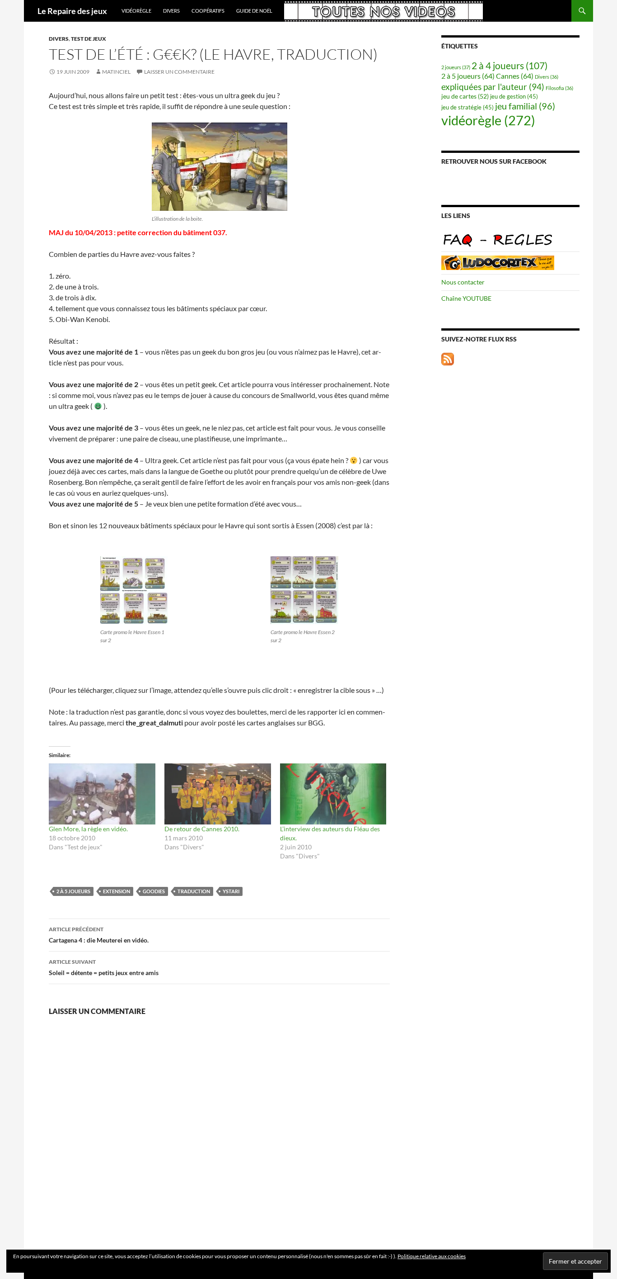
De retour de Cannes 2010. (201, 829)
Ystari (231, 891)
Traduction (194, 891)
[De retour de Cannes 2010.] (217, 793)
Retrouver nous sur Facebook (494, 161)
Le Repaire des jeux (72, 11)
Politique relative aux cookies (431, 1256)
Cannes (514, 75)
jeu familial (525, 106)
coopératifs (208, 11)
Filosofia (559, 88)
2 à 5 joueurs (73, 891)
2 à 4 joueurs (509, 65)
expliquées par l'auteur (492, 86)
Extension (116, 891)
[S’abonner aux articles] (447, 358)
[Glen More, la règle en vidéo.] (102, 793)
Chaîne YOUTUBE (466, 298)
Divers (171, 11)
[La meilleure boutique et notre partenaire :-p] (497, 261)
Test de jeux (88, 38)
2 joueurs (455, 67)
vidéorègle (136, 11)
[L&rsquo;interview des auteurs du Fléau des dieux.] (333, 793)
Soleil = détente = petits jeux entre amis (104, 967)
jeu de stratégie (467, 107)
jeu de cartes (465, 96)
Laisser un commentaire (179, 71)
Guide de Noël (254, 11)
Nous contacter (463, 282)
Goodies (154, 891)
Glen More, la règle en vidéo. (88, 829)
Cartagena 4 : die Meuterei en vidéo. (99, 935)
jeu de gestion (514, 96)
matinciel (116, 71)
